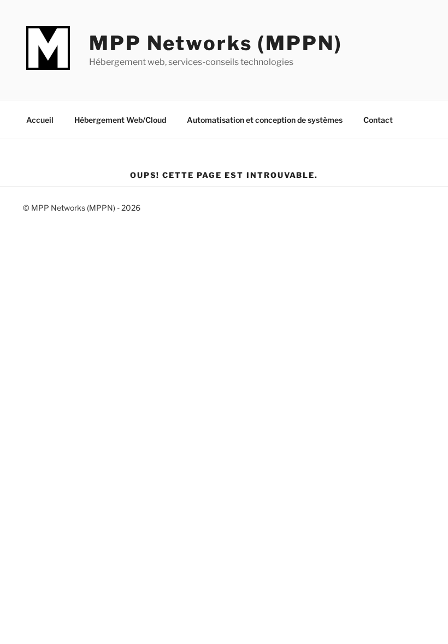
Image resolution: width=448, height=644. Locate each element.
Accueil (40, 119)
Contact (378, 119)
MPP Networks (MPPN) (216, 43)
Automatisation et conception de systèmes (265, 119)
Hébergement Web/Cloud (120, 119)
